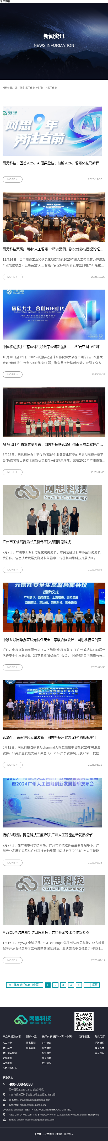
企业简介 (46, 1043)
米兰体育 (52, 88)
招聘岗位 (99, 1043)
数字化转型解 (10, 1053)
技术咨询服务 (10, 1068)
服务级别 (31, 1043)
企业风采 (46, 1063)
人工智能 (7, 1043)
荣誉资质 (46, 1058)
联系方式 (99, 1048)
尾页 (95, 984)
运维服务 (7, 1063)
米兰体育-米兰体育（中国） (29, 88)
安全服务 (7, 1058)
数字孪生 (7, 1048)
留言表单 (99, 1053)
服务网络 (31, 1048)
